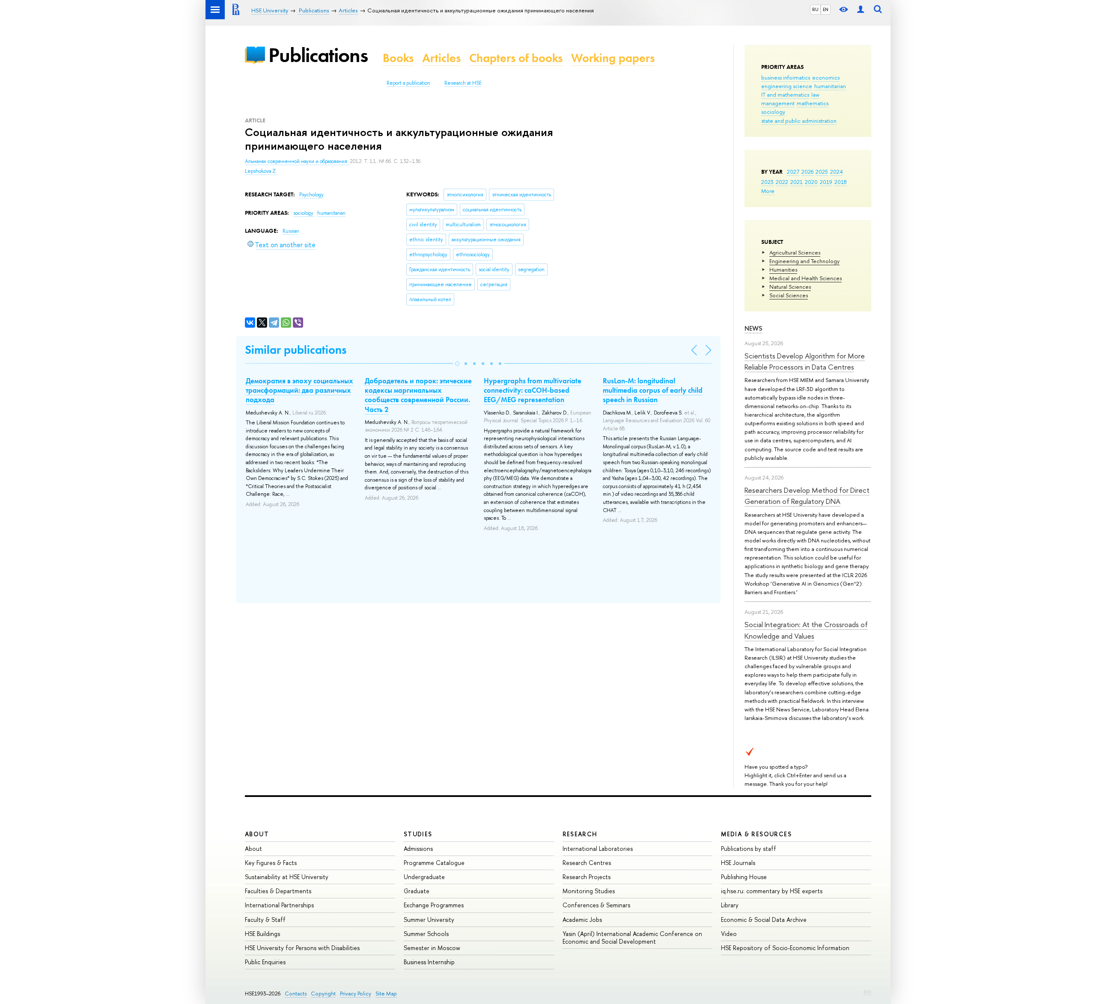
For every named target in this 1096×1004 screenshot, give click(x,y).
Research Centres (587, 863)
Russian (291, 231)
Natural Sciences (790, 286)
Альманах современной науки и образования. (297, 161)
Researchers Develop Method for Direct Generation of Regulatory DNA (807, 495)
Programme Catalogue (434, 863)
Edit (867, 992)
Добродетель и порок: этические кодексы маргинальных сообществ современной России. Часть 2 (418, 395)
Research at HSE (463, 83)
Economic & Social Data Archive (764, 919)
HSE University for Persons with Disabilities (302, 948)
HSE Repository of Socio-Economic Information (785, 948)
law (815, 94)
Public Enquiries (265, 962)
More (767, 191)
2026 (807, 171)
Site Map (386, 993)
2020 (811, 182)
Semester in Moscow (432, 948)
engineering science (786, 86)
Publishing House (744, 877)
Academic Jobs (582, 919)
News (753, 328)
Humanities (783, 269)
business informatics (785, 77)
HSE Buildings (262, 934)
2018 (840, 182)
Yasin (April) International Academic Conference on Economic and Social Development (632, 937)
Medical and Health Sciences (805, 278)
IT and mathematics (785, 94)
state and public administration (799, 120)
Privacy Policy (355, 993)
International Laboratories (598, 848)
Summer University (429, 919)
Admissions (418, 848)
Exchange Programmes (434, 905)
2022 (782, 182)
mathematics (812, 103)
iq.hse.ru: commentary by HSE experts (771, 891)
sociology (773, 112)
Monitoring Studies (589, 891)
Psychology (311, 194)
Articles (441, 57)
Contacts (296, 993)
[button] (457, 363)
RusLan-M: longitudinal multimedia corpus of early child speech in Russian (653, 390)
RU (815, 9)
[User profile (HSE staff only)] (860, 9)
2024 (836, 171)
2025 (822, 171)
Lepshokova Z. (261, 171)
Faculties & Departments (278, 891)
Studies (418, 834)
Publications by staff (748, 848)
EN (825, 9)
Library (730, 905)
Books (398, 57)
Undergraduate (424, 877)
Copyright (323, 993)
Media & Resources (756, 834)
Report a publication (408, 83)
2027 (793, 171)
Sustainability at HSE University (286, 877)
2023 (767, 182)
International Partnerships (279, 905)
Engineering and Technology (804, 261)
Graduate (416, 891)
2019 (826, 182)
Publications (318, 55)
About (257, 834)
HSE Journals (738, 863)
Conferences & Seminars (596, 905)
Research (580, 834)
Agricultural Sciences (794, 252)
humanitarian (830, 86)
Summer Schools (426, 934)
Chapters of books (516, 57)
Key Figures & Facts (271, 863)
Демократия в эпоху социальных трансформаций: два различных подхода (299, 390)
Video (729, 934)
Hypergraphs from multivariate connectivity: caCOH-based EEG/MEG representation (532, 390)
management (778, 103)
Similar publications (295, 349)
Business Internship (429, 962)
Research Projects (587, 877)
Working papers (613, 57)
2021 (796, 182)
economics (826, 77)
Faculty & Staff (265, 919)
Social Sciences (788, 295)
